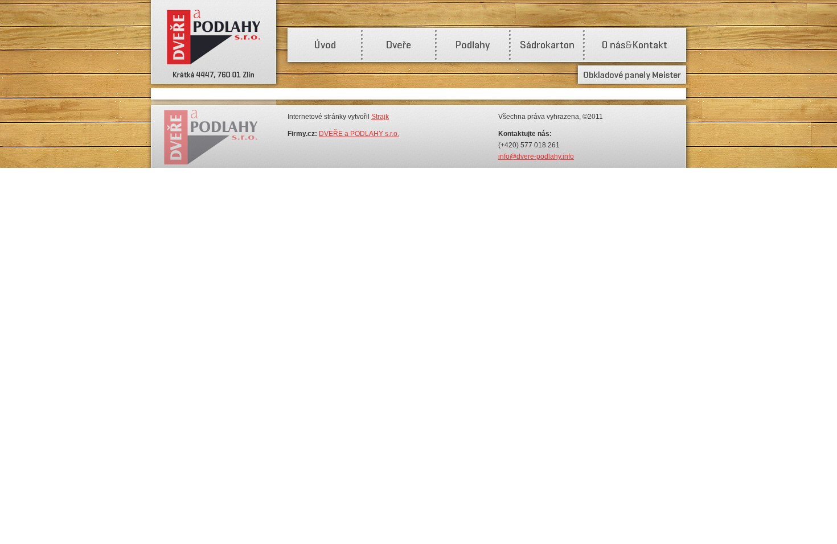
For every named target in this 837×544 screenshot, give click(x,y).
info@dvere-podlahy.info (536, 156)
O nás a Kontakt (635, 45)
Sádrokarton (547, 45)
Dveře (399, 45)
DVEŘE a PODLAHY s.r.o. (359, 134)
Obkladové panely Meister (632, 74)
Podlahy (473, 45)
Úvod (325, 45)
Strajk (380, 117)
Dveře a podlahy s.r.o (213, 44)
